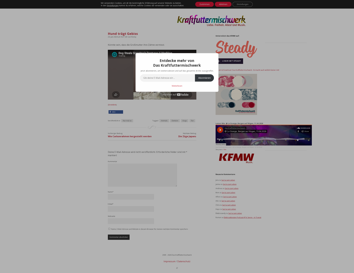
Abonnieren (204, 77)
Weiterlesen (177, 85)
